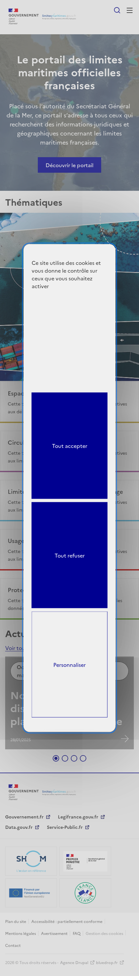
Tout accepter (69, 445)
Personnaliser (69, 664)
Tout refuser (70, 554)
